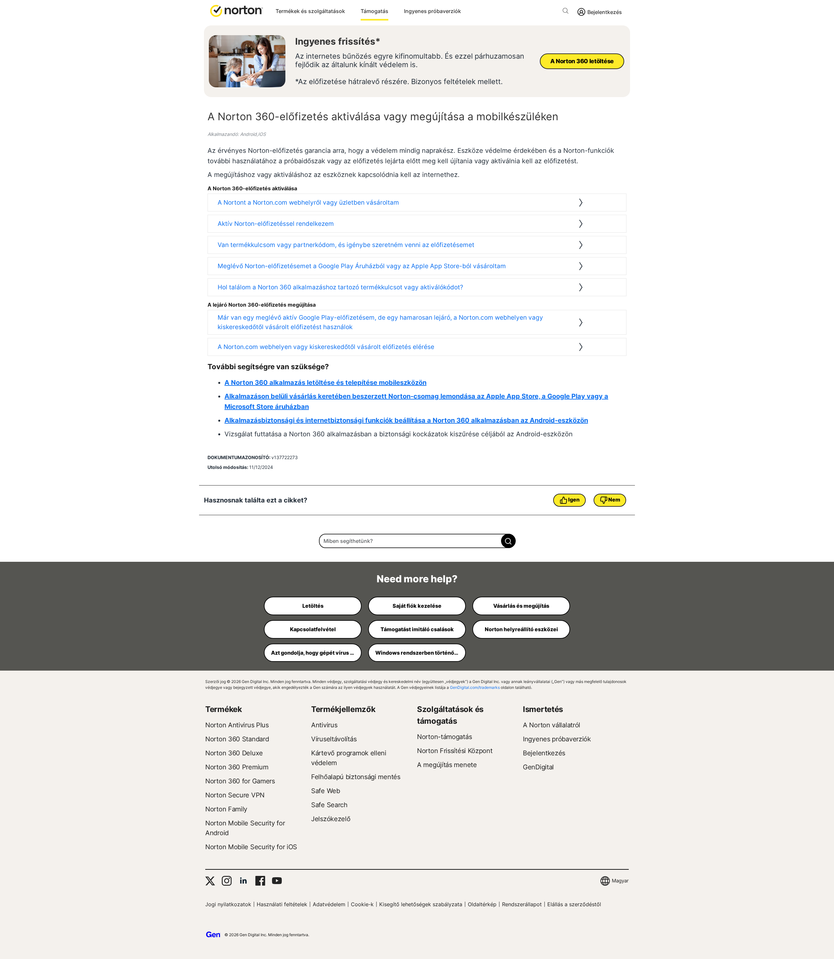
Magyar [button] (620, 881)
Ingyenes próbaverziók (432, 11)
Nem (614, 499)
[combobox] (417, 541)
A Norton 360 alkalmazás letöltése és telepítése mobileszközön (325, 382)
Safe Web (325, 791)
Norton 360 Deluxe (234, 753)
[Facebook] (260, 881)
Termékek (223, 709)
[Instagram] (227, 881)
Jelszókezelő (330, 819)
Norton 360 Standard (237, 739)
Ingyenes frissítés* (338, 41)
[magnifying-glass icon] (508, 541)
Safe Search (329, 805)
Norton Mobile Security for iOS (251, 847)
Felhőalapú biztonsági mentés (355, 777)
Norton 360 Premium (236, 767)
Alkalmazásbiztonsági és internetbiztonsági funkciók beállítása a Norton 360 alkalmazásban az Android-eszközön (406, 420)
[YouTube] (277, 880)
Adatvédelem (329, 904)
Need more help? (417, 579)
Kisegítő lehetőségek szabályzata (420, 904)
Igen (573, 499)
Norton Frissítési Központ (455, 751)
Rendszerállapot (522, 904)
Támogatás (374, 11)
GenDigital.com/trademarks (475, 687)
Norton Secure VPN (235, 795)
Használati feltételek (282, 904)
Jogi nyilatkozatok (228, 904)
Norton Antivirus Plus (237, 725)
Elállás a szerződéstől (574, 904)
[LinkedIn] (243, 881)
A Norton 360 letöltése (582, 61)
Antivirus (324, 725)
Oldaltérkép (482, 904)
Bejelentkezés (604, 12)
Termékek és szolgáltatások (310, 11)
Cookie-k (362, 904)
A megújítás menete (447, 765)
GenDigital (538, 767)
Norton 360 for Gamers (240, 781)
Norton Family (226, 809)
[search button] (567, 12)
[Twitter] (210, 881)
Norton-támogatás (444, 737)
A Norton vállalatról (551, 725)
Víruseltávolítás (333, 739)
